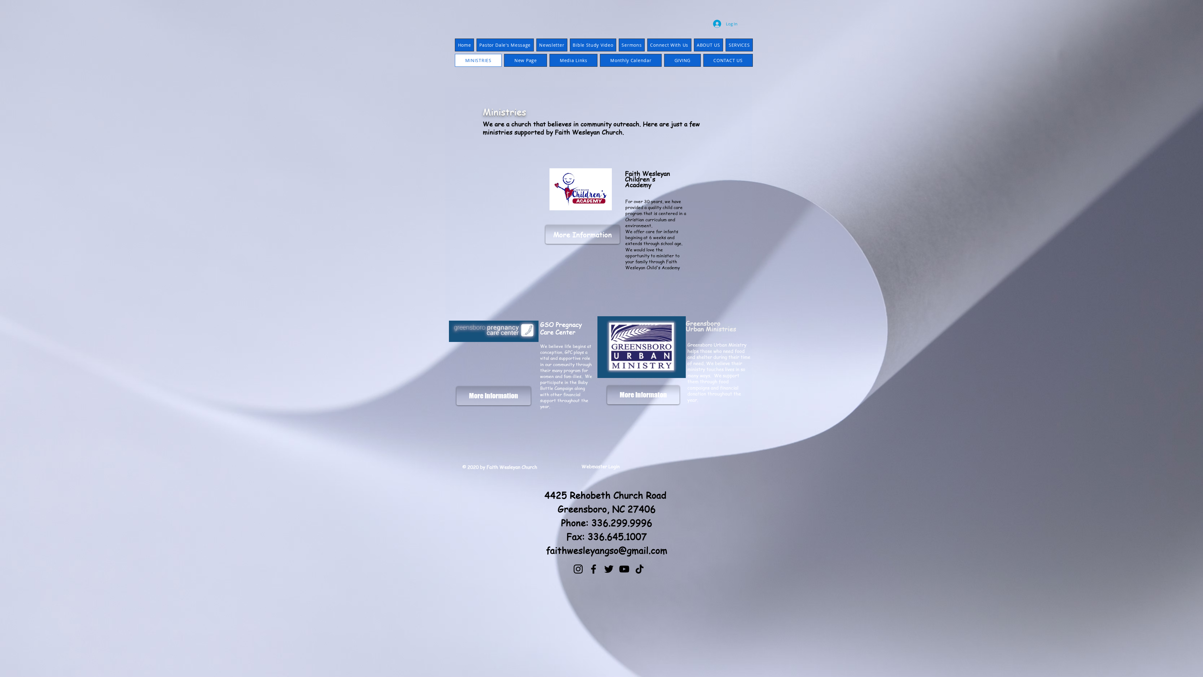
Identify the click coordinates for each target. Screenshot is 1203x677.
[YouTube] (624, 569)
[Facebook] (593, 569)
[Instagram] (578, 569)
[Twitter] (609, 569)
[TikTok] (639, 569)
